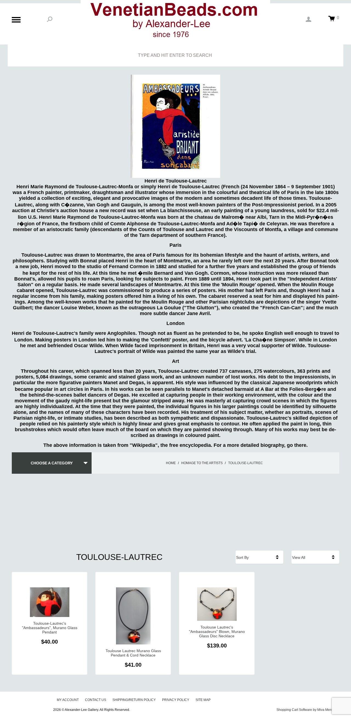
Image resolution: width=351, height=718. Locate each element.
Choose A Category (52, 463)
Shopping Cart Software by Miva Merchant (307, 710)
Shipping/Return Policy (134, 700)
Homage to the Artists (202, 463)
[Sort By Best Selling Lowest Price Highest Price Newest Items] (259, 557)
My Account (68, 700)
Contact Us (95, 700)
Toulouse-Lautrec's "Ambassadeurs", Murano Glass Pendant (49, 627)
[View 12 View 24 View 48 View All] (315, 557)
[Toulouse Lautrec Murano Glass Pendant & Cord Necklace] (133, 615)
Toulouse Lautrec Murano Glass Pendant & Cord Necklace (133, 653)
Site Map (203, 700)
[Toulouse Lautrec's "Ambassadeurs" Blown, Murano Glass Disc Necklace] (217, 604)
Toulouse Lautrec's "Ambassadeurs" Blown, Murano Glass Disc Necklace (217, 631)
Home (171, 463)
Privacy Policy (175, 700)
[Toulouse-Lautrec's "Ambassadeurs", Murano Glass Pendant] (49, 602)
